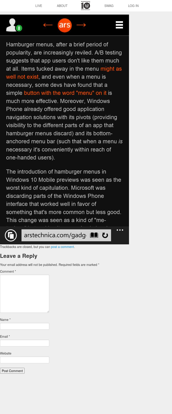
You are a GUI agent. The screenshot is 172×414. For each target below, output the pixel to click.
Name (5, 319)
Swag (109, 5)
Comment (8, 271)
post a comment (62, 246)
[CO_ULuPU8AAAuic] (64, 129)
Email (5, 336)
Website (5, 353)
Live (38, 5)
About (62, 5)
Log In (133, 5)
